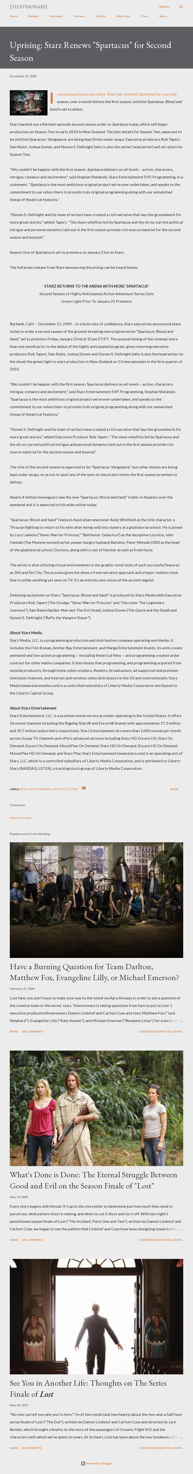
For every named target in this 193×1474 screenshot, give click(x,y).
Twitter (101, 16)
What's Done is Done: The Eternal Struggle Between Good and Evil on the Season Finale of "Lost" (93, 1180)
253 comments (32, 1031)
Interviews (56, 16)
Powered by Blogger (98, 1463)
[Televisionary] (28, 7)
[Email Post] (84, 789)
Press (144, 16)
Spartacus (61, 789)
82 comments (31, 1448)
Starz (74, 789)
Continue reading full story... (161, 1031)
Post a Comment (20, 817)
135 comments (32, 1239)
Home (13, 16)
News (24, 789)
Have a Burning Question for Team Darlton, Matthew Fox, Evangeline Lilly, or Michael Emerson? (94, 972)
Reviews (33, 16)
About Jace (123, 16)
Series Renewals (40, 789)
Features (79, 16)
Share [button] (174, 789)
